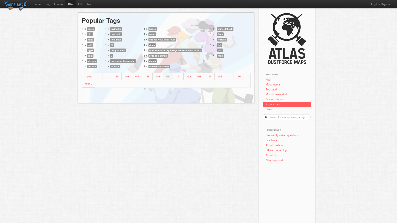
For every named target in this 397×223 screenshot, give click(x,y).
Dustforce (271, 140)
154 (209, 76)
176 (238, 76)
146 (126, 76)
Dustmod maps (275, 99)
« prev (88, 76)
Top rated (271, 89)
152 (189, 76)
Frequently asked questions (282, 135)
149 (157, 76)
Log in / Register (381, 4)
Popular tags (273, 104)
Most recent (273, 84)
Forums (58, 4)
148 (147, 76)
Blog (47, 4)
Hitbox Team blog (276, 150)
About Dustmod (275, 145)
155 (220, 76)
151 (178, 76)
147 (137, 76)
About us (271, 155)
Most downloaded (276, 94)
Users (269, 109)
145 (116, 76)
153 (199, 76)
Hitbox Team (85, 4)
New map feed (275, 160)
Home (37, 4)
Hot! (268, 79)
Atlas (70, 4)
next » (88, 84)
